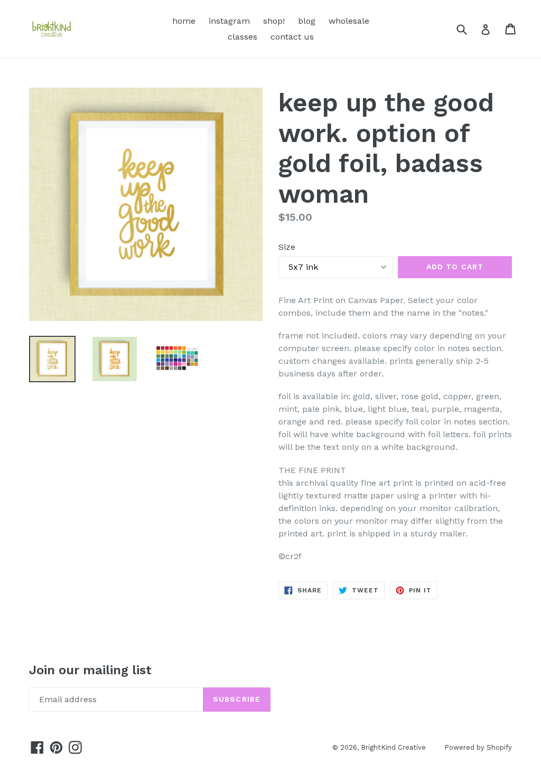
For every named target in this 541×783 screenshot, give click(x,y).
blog (306, 21)
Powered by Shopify (478, 747)
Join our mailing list (90, 670)
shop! (274, 21)
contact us (292, 37)
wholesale (349, 21)
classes (242, 37)
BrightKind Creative (393, 747)
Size (286, 247)
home (183, 21)
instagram (229, 21)
